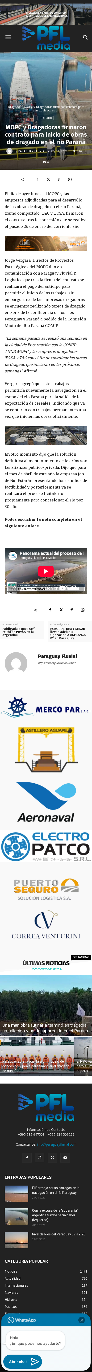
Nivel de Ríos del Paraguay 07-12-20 (58, 1234)
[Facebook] (37, 179)
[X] (48, 179)
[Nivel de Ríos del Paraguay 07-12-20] (16, 1240)
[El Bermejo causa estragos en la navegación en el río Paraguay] (16, 1194)
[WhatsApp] (70, 179)
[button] (81, 1320)
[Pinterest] (59, 179)
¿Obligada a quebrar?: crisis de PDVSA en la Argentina (19, 632)
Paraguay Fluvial (32, 151)
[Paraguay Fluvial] (10, 151)
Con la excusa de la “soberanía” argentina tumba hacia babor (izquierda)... (55, 1215)
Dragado (14, 107)
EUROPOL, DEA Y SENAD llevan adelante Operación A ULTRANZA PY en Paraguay (68, 633)
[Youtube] (65, 1158)
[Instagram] (39, 1157)
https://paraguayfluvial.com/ (57, 663)
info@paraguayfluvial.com (56, 1144)
